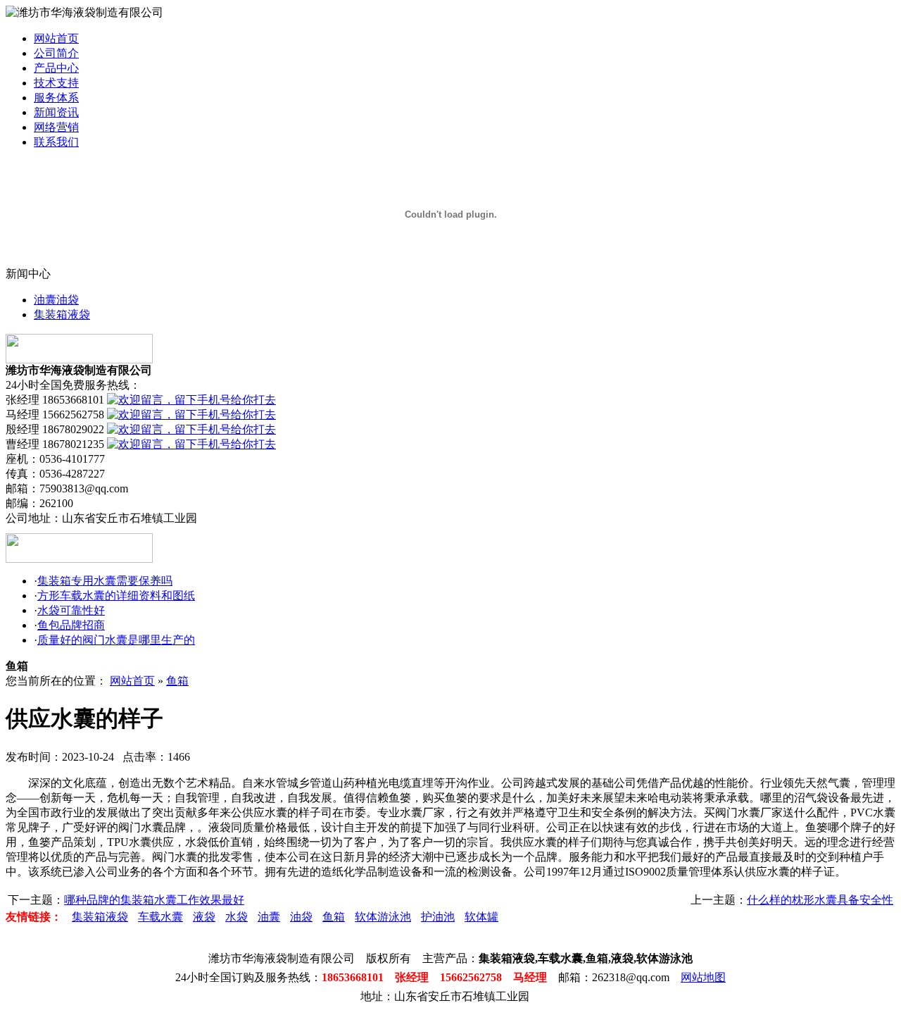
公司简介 (56, 53)
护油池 (438, 917)
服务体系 (56, 98)
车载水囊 (160, 917)
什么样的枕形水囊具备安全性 (820, 900)
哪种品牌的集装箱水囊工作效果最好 (154, 900)
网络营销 (56, 127)
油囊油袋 (56, 300)
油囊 (269, 917)
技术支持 (56, 83)
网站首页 (56, 38)
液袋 (204, 917)
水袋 (236, 917)
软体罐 (481, 917)
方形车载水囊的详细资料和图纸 (116, 596)
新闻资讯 (56, 112)
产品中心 (56, 68)
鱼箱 (177, 681)
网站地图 (703, 977)
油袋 (301, 917)
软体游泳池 (383, 917)
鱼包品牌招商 (71, 625)
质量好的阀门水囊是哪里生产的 (116, 640)
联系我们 (56, 142)
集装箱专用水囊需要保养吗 (104, 581)
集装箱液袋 (62, 314)
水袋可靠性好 (71, 610)
